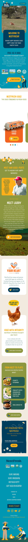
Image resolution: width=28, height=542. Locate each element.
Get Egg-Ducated (14, 486)
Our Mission (14, 478)
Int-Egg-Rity (14, 482)
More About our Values (15, 350)
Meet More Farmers (15, 237)
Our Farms (14, 474)
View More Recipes (15, 415)
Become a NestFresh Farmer (14, 499)
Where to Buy (14, 506)
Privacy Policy (14, 515)
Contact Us (14, 491)
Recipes (14, 494)
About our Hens (15, 79)
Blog (14, 497)
